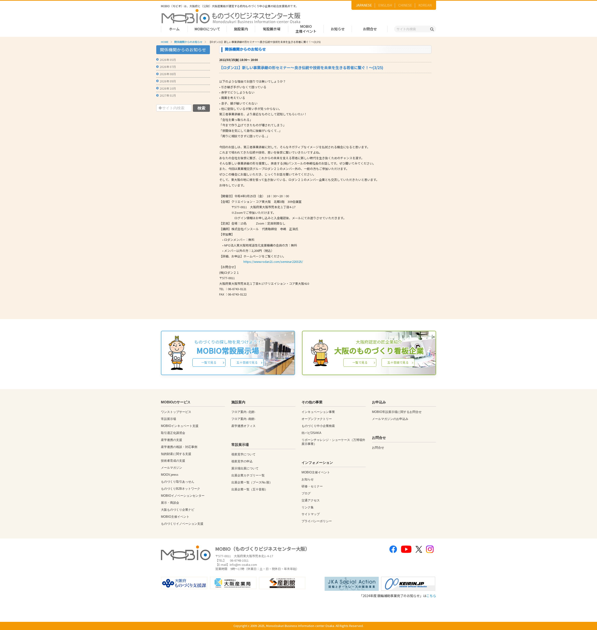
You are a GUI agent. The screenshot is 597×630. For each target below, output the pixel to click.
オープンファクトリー (317, 419)
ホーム (174, 28)
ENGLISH (385, 5)
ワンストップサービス (176, 412)
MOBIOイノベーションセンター (183, 495)
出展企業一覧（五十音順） (249, 489)
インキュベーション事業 (318, 412)
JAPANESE (364, 5)
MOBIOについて (207, 28)
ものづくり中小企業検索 (318, 426)
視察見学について (243, 454)
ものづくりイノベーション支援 (182, 523)
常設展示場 (271, 28)
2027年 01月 (168, 95)
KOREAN (425, 5)
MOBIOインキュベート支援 (179, 426)
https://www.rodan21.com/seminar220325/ (273, 261)
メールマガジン (171, 467)
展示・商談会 (170, 502)
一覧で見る (208, 362)
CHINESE (405, 5)
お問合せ (370, 28)
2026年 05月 (168, 60)
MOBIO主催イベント (305, 29)
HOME (164, 42)
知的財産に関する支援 (176, 454)
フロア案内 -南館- (243, 419)
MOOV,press (169, 474)
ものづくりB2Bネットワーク (180, 488)
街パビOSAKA (311, 433)
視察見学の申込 (242, 461)
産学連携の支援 (171, 440)
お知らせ (338, 28)
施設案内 (241, 28)
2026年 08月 (168, 74)
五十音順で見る (247, 362)
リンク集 (308, 507)
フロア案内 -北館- (243, 412)
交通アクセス (311, 500)
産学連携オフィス (243, 426)
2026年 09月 (168, 81)
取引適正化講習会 (173, 433)
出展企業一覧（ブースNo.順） (251, 482)
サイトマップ (311, 514)
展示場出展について (245, 468)
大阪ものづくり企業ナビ (177, 509)
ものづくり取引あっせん (177, 481)
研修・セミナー (312, 486)
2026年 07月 (168, 67)
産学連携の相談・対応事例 (179, 447)
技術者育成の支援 (173, 460)
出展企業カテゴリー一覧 (248, 475)
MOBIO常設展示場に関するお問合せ (397, 412)
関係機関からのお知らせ (188, 42)
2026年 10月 (168, 88)
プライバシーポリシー (317, 521)
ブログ (306, 493)
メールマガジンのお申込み (390, 419)
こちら (431, 595)
